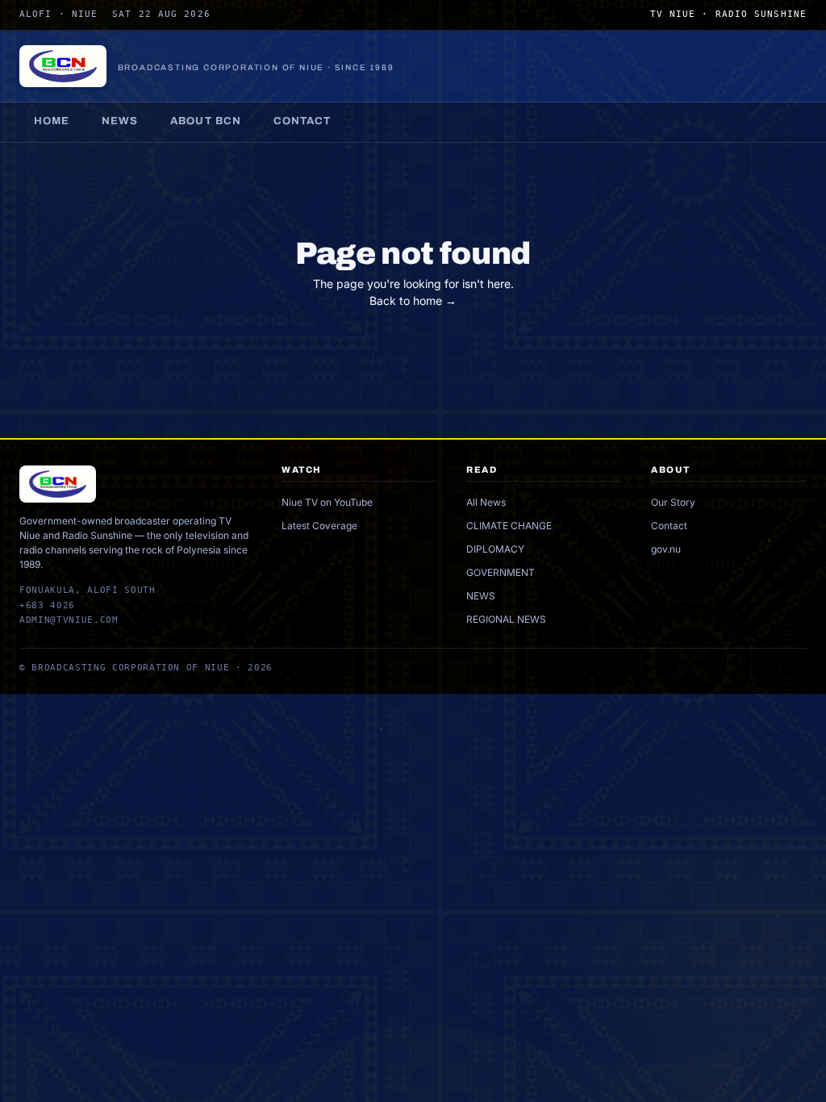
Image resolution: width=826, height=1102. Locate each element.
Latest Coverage (319, 526)
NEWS (480, 596)
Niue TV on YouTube (327, 502)
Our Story (673, 502)
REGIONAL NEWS (506, 619)
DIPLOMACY (495, 549)
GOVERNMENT (500, 572)
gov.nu (666, 549)
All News (486, 502)
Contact (302, 121)
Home (51, 121)
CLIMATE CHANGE (509, 526)
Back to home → (413, 300)
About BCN (205, 121)
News (120, 121)
